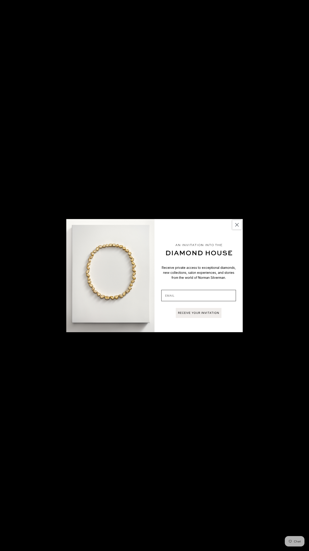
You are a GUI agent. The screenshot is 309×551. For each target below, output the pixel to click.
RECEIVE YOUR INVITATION (198, 313)
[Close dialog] (237, 225)
